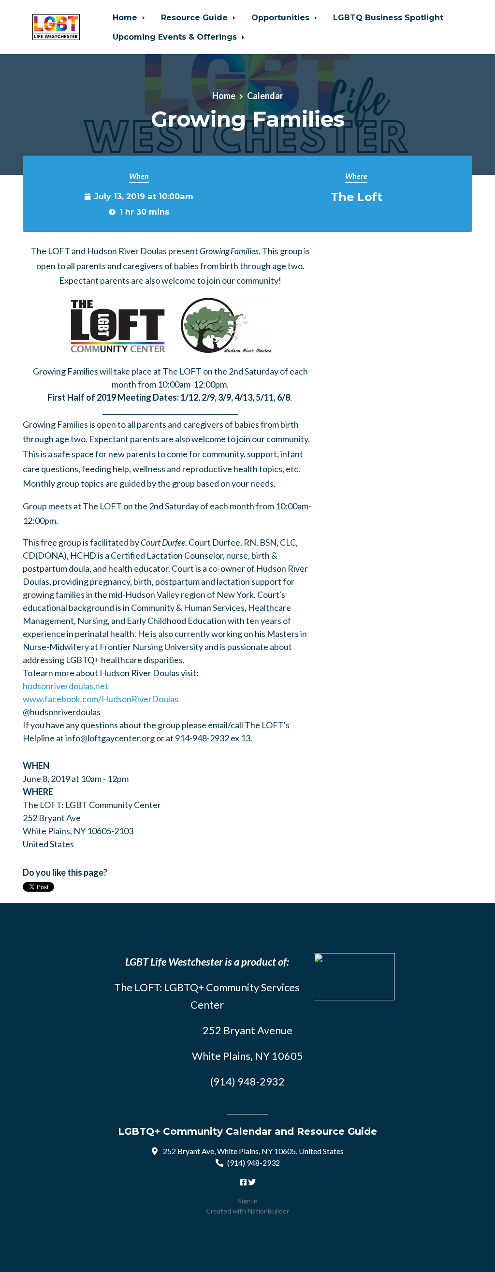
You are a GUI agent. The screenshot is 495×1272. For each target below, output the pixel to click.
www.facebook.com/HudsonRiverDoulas (100, 699)
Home (126, 17)
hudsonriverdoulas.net (65, 685)
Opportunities (281, 17)
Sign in (248, 1201)
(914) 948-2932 (253, 1162)
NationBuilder (268, 1211)
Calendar (265, 95)
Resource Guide (195, 17)
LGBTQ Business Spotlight (388, 17)
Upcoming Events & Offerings (176, 37)
